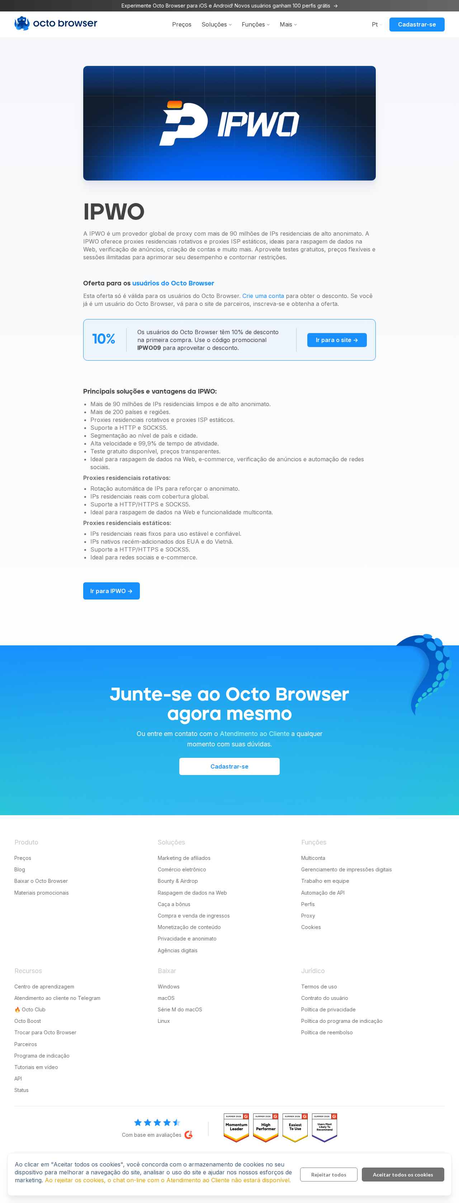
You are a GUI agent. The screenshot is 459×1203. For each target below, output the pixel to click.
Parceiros (25, 1044)
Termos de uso (319, 986)
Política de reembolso (327, 1032)
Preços (181, 24)
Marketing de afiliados (184, 858)
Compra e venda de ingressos (194, 916)
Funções (253, 24)
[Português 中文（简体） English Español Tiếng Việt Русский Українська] (375, 24)
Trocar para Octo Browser (45, 1032)
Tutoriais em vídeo (36, 1067)
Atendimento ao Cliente (254, 733)
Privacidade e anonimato (187, 938)
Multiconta (313, 858)
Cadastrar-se (417, 24)
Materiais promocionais (41, 893)
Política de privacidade (328, 1009)
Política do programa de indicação (342, 1021)
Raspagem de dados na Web (192, 893)
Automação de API (323, 893)
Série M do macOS (180, 1009)
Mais (286, 24)
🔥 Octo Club (30, 1009)
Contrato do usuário (324, 998)
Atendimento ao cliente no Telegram (57, 998)
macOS (166, 998)
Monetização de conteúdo (189, 927)
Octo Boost (27, 1021)
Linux (164, 1021)
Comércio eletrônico (182, 869)
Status (21, 1090)
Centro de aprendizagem (44, 986)
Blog (19, 869)
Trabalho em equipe (325, 881)
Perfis (308, 904)
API (18, 1079)
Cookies (311, 927)
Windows (169, 986)
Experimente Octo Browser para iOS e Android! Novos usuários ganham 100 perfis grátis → (230, 6)
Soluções (214, 24)
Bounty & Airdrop (178, 881)
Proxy (308, 916)
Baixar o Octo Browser (41, 881)
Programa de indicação (42, 1056)
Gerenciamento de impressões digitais (346, 869)
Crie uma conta (263, 295)
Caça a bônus (174, 904)
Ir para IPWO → (111, 591)
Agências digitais (178, 950)
